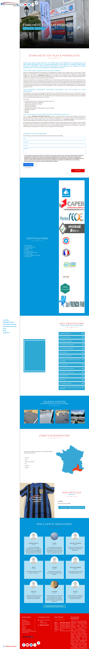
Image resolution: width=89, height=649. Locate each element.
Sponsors (71, 494)
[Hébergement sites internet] (28, 638)
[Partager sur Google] (32, 4)
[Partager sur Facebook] (21, 4)
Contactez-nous (28, 28)
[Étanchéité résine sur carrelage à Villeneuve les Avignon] (47, 416)
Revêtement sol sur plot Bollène (78, 630)
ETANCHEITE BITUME (65, 337)
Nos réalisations (10, 326)
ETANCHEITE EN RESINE (66, 355)
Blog (5, 330)
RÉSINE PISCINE (63, 352)
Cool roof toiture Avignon (78, 632)
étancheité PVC (64, 376)
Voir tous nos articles (77, 507)
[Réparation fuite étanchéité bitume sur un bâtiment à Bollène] (62, 416)
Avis (4, 328)
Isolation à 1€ (63, 364)
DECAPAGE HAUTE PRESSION (67, 344)
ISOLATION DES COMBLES (66, 341)
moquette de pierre (69, 119)
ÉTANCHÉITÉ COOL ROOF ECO (67, 368)
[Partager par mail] (36, 2)
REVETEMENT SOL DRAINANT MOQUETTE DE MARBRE (70, 360)
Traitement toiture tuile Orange (78, 621)
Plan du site (25, 632)
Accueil (6, 320)
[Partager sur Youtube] (25, 4)
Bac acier (62, 379)
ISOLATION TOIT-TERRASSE (66, 348)
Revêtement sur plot (66, 383)
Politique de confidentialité (29, 631)
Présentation (8, 322)
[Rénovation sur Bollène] (78, 416)
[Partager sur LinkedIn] (29, 4)
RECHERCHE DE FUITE (65, 333)
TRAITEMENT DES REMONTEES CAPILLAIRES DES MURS (70, 388)
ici (57, 161)
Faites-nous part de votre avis (54, 606)
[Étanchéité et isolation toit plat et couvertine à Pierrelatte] (31, 416)
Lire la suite (64, 507)
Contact (6, 332)
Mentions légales (27, 629)
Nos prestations (9, 324)
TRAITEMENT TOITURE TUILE (67, 372)
